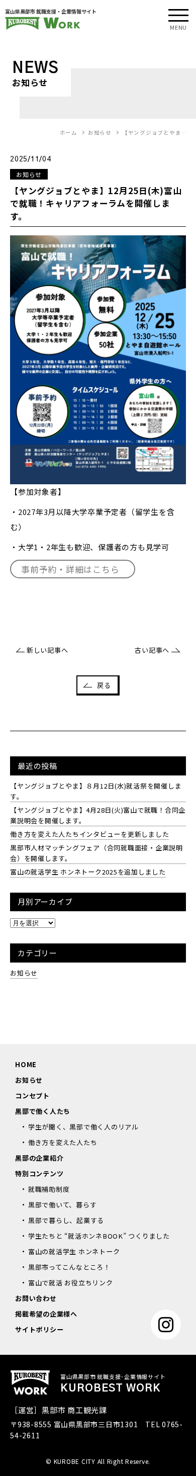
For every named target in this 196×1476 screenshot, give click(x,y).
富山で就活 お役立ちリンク (70, 1282)
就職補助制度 (49, 1189)
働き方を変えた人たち (62, 1142)
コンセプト (32, 1095)
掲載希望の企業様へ (46, 1314)
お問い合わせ (36, 1298)
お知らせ (24, 973)
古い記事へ (152, 650)
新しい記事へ (47, 650)
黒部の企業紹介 (39, 1158)
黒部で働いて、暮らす (62, 1204)
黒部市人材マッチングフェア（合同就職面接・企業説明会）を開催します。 (96, 853)
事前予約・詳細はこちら (70, 569)
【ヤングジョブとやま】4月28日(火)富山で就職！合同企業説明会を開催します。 (97, 815)
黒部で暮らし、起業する (66, 1220)
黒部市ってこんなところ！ (69, 1267)
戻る (104, 685)
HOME (26, 1064)
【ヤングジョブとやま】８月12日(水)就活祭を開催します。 (95, 791)
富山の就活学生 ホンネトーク (74, 1251)
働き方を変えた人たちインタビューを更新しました (89, 834)
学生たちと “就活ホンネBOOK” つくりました (99, 1236)
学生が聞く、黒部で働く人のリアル (83, 1127)
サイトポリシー (39, 1329)
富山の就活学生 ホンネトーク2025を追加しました (88, 872)
